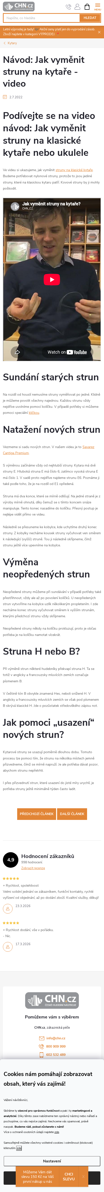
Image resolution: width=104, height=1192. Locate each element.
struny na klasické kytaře (74, 170)
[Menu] (97, 6)
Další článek (72, 814)
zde (56, 1132)
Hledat (90, 18)
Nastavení (52, 1161)
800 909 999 (56, 1046)
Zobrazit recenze (33, 868)
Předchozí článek (36, 814)
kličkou (34, 412)
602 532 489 (56, 1054)
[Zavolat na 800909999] (69, 7)
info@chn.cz (55, 1038)
